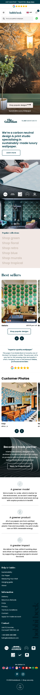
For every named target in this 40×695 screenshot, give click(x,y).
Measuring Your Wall (10, 579)
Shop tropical (12, 263)
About (4, 586)
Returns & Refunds (9, 600)
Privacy (4, 607)
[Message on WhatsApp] (36, 19)
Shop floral (10, 243)
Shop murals (12, 258)
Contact (5, 613)
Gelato (5, 325)
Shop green (11, 238)
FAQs (4, 603)
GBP (30, 12)
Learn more (11, 153)
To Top (20, 687)
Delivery (5, 597)
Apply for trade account (20, 466)
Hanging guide (7, 582)
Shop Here (30, 2)
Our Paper (6, 576)
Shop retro (10, 248)
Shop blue (10, 253)
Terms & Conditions (9, 610)
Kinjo (4, 424)
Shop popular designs (19, 331)
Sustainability (7, 572)
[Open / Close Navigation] (4, 12)
